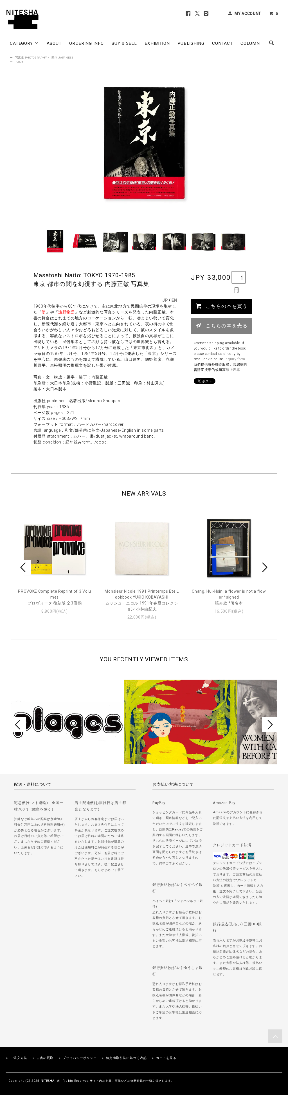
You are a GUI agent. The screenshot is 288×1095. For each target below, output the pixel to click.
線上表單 (233, 370)
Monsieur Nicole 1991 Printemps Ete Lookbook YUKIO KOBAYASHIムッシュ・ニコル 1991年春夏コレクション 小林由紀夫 (142, 600)
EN (174, 300)
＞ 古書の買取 (43, 1058)
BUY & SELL (124, 43)
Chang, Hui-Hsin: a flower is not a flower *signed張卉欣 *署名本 (229, 597)
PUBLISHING (190, 43)
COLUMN (250, 43)
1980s (19, 61)
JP (165, 300)
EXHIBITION (157, 43)
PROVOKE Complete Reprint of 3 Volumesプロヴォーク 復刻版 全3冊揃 (54, 597)
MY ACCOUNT (248, 13)
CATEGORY (22, 43)
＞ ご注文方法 (16, 1058)
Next (264, 567)
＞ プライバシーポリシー (77, 1058)
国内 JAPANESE (62, 57)
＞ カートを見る (163, 1058)
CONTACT (222, 43)
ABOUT (54, 43)
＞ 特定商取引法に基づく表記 (124, 1058)
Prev (24, 567)
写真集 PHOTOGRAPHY (31, 57)
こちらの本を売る (227, 325)
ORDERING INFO (86, 43)
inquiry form (235, 359)
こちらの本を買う (227, 306)
